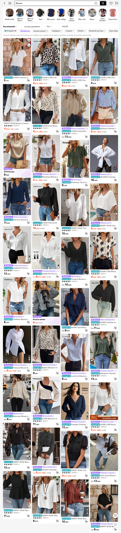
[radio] (9, 14)
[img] (104, 417)
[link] (111, 3)
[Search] (103, 3)
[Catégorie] (10, 3)
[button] (4, 3)
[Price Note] (115, 524)
